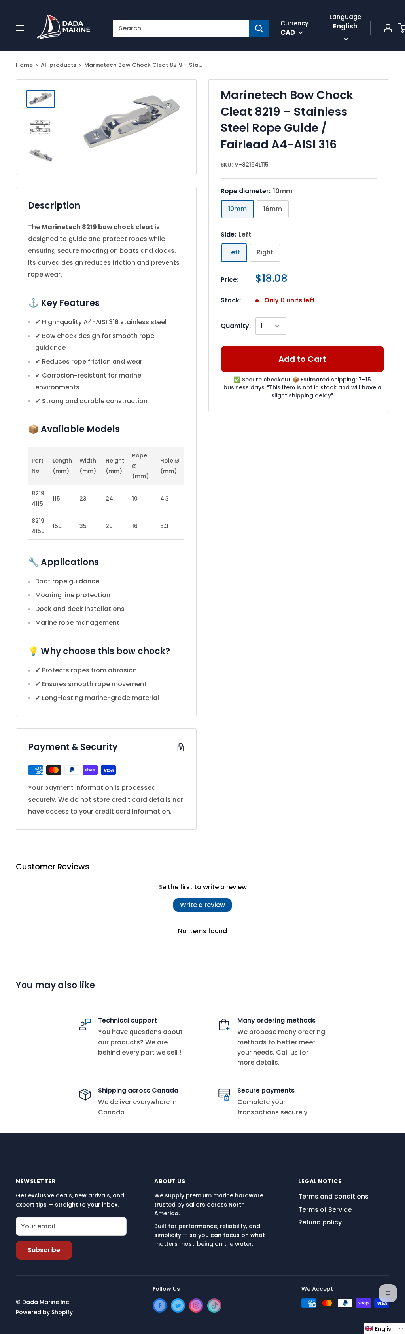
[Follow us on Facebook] (160, 1305)
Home (24, 65)
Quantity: (236, 325)
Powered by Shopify (44, 1312)
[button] (384, 1328)
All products (58, 65)
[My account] (388, 28)
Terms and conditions (333, 1196)
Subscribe (44, 1249)
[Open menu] (20, 28)
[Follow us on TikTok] (214, 1305)
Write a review (202, 904)
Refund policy (320, 1222)
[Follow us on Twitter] (178, 1305)
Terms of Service (325, 1209)
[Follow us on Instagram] (196, 1305)
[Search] (259, 28)
